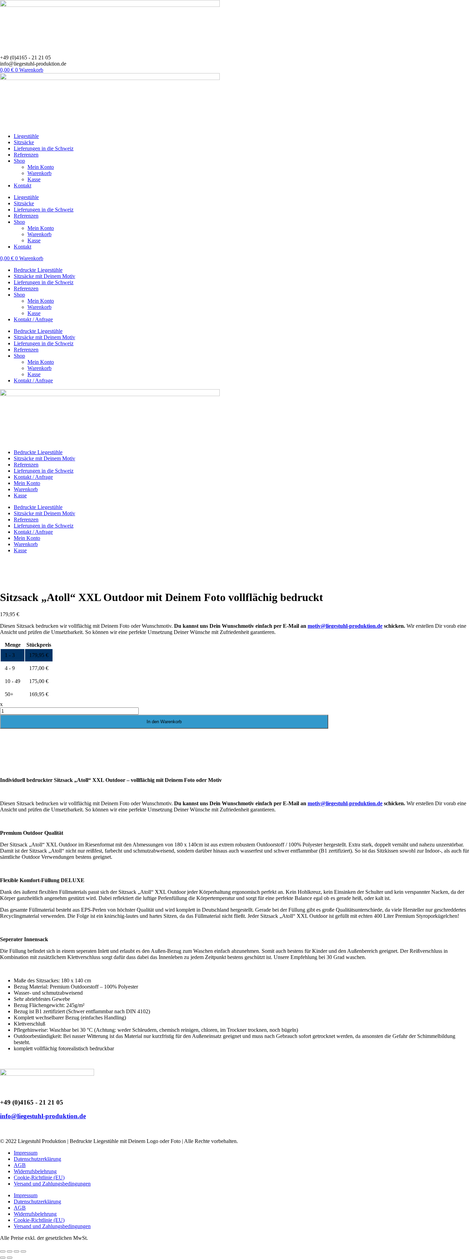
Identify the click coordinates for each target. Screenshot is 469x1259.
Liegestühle (26, 136)
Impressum (25, 1153)
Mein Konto (40, 167)
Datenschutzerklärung (37, 1159)
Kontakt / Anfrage (33, 319)
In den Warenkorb (164, 721)
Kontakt (22, 185)
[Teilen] (16, 1251)
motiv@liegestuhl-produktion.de (345, 626)
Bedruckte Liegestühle (38, 270)
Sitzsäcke (24, 142)
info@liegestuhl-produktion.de (43, 1116)
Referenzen (26, 155)
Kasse (34, 179)
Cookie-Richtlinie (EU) (39, 1177)
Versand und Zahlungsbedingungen (52, 1184)
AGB (20, 1165)
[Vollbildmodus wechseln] (9, 1251)
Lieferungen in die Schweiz (43, 148)
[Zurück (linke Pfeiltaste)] (2, 1258)
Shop (19, 161)
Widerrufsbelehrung (35, 1171)
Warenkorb (39, 173)
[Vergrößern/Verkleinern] (2, 1251)
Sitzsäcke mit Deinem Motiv (44, 276)
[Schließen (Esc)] (23, 1251)
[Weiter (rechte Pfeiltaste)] (9, 1258)
